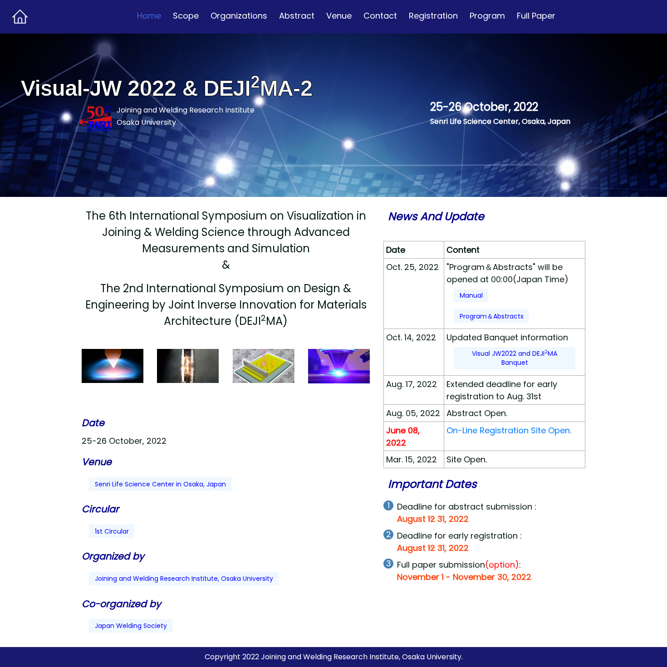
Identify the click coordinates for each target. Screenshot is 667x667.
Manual (471, 295)
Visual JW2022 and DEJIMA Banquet (514, 357)
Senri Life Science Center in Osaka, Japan (160, 484)
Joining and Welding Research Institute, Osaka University (184, 578)
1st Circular (112, 531)
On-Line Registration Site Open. (508, 430)
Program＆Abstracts (492, 316)
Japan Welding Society (131, 625)
